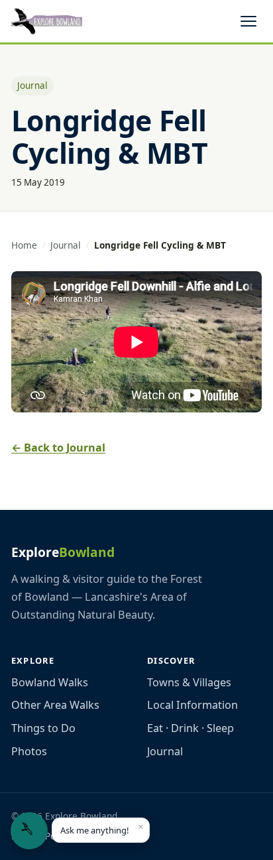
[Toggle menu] (248, 21)
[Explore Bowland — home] (46, 21)
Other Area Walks (55, 705)
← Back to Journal (58, 447)
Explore (63, 552)
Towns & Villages (189, 682)
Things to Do (43, 728)
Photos (29, 751)
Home (24, 245)
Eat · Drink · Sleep (190, 728)
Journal (65, 245)
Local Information (192, 705)
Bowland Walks (49, 682)
